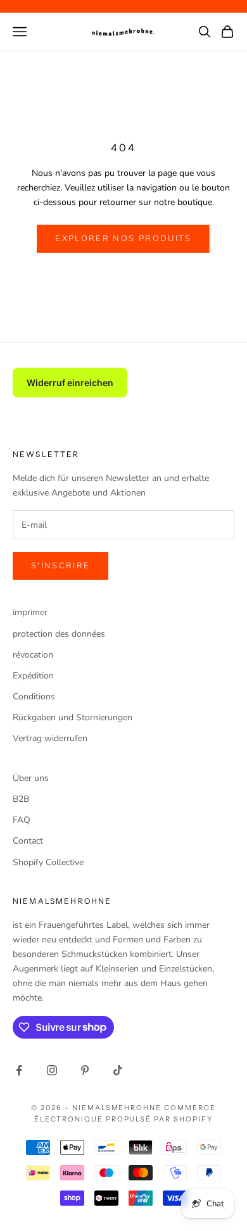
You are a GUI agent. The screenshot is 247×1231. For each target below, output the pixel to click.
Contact (28, 841)
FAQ (21, 820)
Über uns (31, 778)
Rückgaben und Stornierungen (72, 717)
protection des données (59, 634)
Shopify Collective (48, 862)
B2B (21, 799)
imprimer (30, 612)
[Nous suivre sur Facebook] (19, 1070)
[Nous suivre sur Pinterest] (85, 1070)
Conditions (34, 696)
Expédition (33, 676)
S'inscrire (60, 566)
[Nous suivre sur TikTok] (117, 1070)
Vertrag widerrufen (50, 738)
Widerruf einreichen (70, 382)
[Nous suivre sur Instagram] (52, 1070)
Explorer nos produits (123, 238)
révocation (33, 655)
